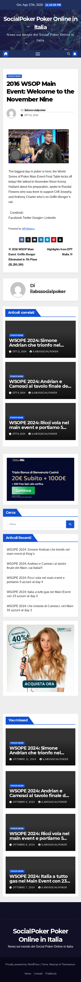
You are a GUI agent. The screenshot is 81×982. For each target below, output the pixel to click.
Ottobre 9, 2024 (24, 802)
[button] (68, 53)
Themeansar (68, 964)
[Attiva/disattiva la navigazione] (38, 53)
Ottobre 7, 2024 (24, 887)
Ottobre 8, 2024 (24, 844)
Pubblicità (51, 973)
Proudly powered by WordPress (22, 964)
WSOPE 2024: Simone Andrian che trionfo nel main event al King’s (34, 345)
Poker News (14, 76)
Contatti (38, 973)
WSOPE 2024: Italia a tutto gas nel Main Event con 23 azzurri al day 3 (38, 881)
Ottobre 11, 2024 (25, 759)
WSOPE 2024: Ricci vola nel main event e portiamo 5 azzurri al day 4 (39, 427)
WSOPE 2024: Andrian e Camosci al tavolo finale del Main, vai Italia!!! (39, 386)
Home (28, 973)
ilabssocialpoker (35, 110)
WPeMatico (28, 228)
